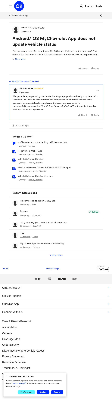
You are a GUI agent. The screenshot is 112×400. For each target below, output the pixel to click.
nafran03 (25, 28)
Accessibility (9, 327)
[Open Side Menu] (11, 6)
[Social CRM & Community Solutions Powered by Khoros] (103, 268)
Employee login (52, 269)
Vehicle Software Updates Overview (35, 176)
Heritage (36, 247)
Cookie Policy (18, 383)
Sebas (35, 236)
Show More (20, 59)
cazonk (32, 146)
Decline (43, 392)
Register (89, 6)
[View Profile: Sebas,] (15, 235)
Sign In (99, 6)
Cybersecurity (10, 344)
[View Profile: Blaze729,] (15, 224)
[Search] (81, 6)
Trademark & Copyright (16, 367)
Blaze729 (37, 226)
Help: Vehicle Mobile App (30, 151)
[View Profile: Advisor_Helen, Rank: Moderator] (15, 90)
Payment (24, 211)
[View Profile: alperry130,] (15, 213)
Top (6, 269)
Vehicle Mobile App (20, 15)
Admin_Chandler (35, 154)
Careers (7, 333)
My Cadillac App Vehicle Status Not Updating (42, 243)
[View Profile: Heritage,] (15, 245)
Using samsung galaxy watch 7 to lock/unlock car (43, 222)
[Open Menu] (101, 15)
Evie (34, 204)
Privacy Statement (13, 356)
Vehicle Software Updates (30, 159)
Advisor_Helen (26, 88)
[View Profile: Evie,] (15, 203)
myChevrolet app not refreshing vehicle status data (42, 142)
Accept (57, 392)
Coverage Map (11, 339)
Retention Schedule (14, 362)
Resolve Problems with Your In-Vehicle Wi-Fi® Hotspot (44, 167)
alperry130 (36, 215)
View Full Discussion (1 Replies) (25, 81)
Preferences (26, 392)
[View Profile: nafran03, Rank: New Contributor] (15, 29)
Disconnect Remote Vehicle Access (23, 350)
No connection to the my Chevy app (37, 200)
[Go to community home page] (19, 6)
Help (22, 233)
